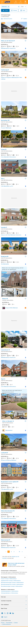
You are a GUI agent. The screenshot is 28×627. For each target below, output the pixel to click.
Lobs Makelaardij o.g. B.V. (7, 186)
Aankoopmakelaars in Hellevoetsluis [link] (9, 591)
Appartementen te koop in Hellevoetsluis (11, 580)
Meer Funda (4, 608)
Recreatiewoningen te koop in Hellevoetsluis (11, 586)
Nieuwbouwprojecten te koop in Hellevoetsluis (12, 584)
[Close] (8, 6)
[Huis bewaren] (25, 41)
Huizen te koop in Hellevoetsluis (9, 578)
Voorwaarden (9, 622)
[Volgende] (22, 552)
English (5, 617)
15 (19, 551)
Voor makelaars (5, 604)
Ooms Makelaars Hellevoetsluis (8, 157)
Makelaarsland (9, 430)
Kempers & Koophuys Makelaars (8, 460)
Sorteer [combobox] (25, 18)
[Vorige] (6, 552)
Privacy (2, 622)
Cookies (16, 622)
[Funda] (8, 2)
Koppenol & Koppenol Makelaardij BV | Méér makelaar (11, 78)
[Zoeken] (19, 6)
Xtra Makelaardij (5, 264)
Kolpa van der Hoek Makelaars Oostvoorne (11, 235)
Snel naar (3, 597)
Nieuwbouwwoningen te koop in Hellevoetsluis (12, 582)
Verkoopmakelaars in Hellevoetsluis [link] (9, 593)
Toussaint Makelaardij (6, 128)
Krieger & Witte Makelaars (12, 308)
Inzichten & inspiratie (6, 600)
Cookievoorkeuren (6, 624)
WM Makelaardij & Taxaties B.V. (8, 48)
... (16, 551)
